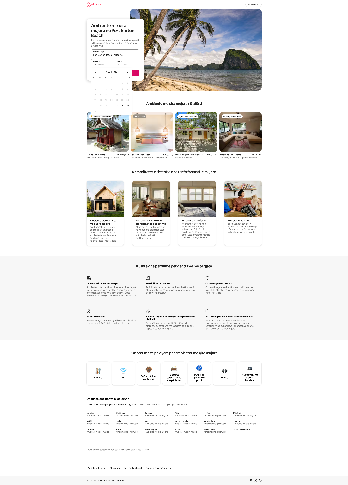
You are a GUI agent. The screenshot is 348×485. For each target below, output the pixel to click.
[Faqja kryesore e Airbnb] (94, 4)
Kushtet (120, 480)
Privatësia (110, 480)
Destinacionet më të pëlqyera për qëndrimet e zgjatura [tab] (111, 404)
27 (111, 105)
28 (117, 105)
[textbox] (103, 64)
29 (122, 105)
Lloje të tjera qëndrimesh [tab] (175, 404)
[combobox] (115, 55)
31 (95, 111)
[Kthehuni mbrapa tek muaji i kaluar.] (96, 72)
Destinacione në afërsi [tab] (150, 404)
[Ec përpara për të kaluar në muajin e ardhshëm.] (127, 72)
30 (127, 105)
